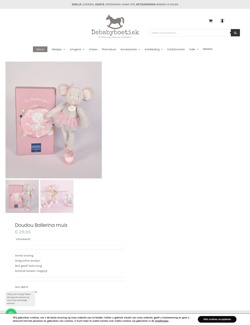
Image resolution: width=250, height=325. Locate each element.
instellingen (161, 321)
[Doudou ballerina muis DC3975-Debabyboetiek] (74, 120)
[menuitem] (42, 49)
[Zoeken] (235, 32)
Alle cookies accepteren (217, 319)
